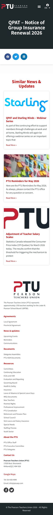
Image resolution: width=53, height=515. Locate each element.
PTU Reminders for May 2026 (22, 181)
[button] (39, 6)
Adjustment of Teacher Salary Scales (23, 235)
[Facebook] (47, 5)
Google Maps (9, 474)
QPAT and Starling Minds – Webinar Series (26, 119)
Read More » (11, 145)
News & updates (12, 330)
